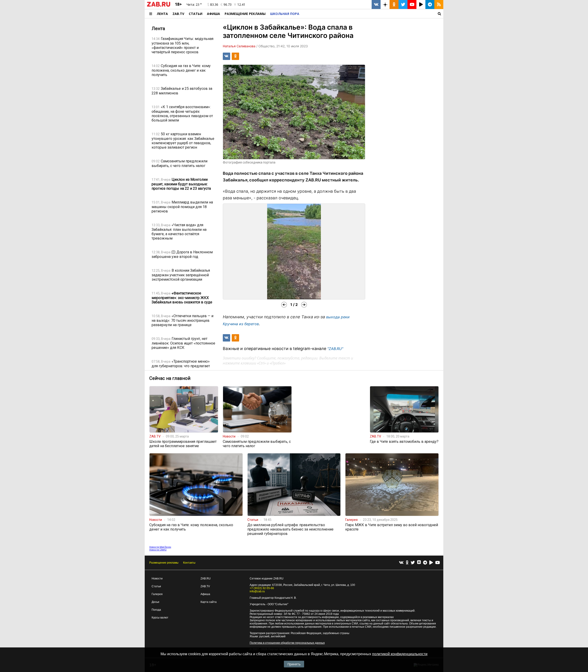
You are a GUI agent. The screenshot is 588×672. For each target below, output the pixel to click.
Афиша (213, 13)
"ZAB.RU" (335, 348)
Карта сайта (209, 602)
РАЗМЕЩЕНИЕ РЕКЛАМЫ (245, 13)
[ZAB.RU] (158, 5)
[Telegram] (425, 563)
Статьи (195, 13)
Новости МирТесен (160, 546)
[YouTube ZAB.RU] (411, 4)
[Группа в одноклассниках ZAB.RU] (394, 4)
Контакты (189, 562)
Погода (156, 609)
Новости (157, 578)
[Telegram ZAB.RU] (429, 4)
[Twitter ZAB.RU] (403, 4)
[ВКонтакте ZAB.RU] (376, 4)
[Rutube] (431, 563)
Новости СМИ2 (158, 549)
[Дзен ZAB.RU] (385, 4)
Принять (294, 664)
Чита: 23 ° (194, 4)
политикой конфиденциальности (399, 654)
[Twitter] (413, 563)
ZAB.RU (206, 578)
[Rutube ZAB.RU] (420, 4)
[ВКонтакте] (401, 563)
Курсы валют (160, 617)
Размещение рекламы (163, 562)
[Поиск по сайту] (372, 13)
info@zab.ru (257, 591)
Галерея (157, 594)
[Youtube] (437, 563)
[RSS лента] (438, 4)
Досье (155, 602)
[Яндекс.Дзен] (419, 563)
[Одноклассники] (407, 563)
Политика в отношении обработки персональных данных (287, 642)
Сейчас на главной (169, 378)
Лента (162, 13)
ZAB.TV (178, 13)
